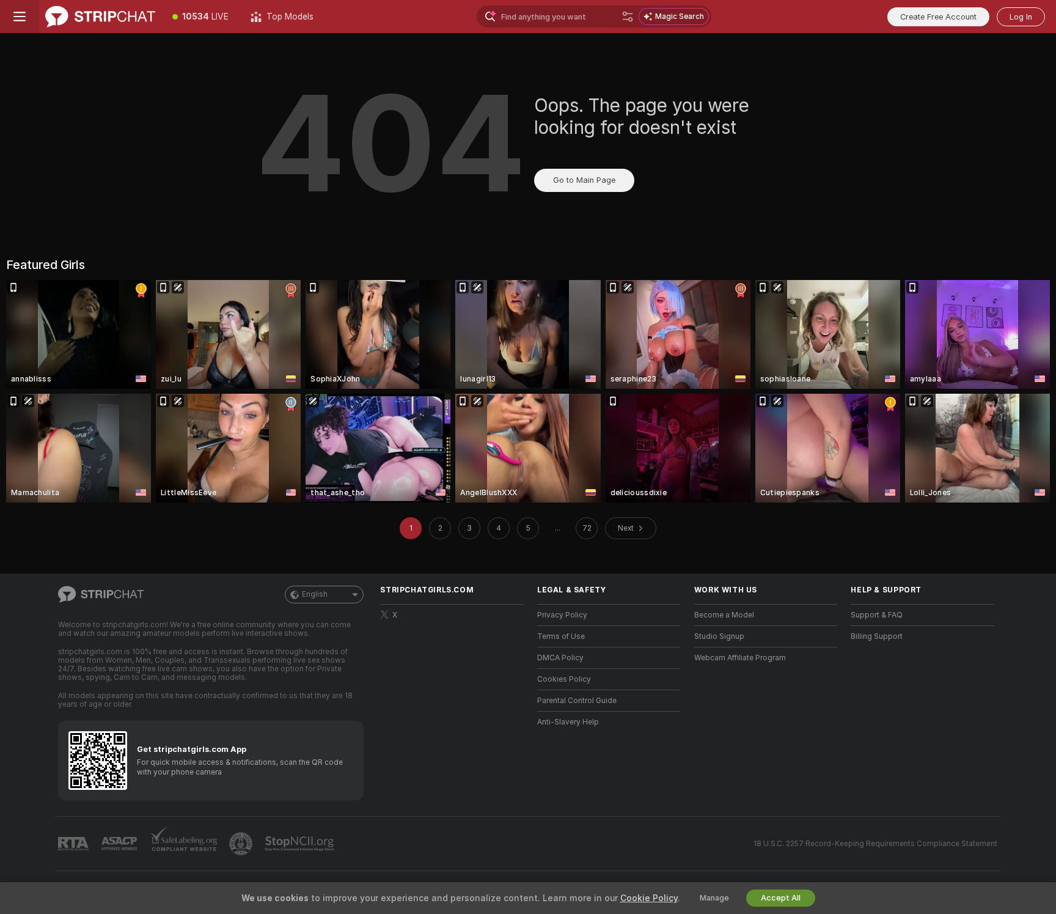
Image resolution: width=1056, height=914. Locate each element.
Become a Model (724, 615)
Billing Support (877, 636)
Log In (1021, 16)
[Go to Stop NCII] (301, 843)
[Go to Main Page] (100, 16)
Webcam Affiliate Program (740, 658)
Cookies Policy (564, 679)
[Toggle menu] (19, 16)
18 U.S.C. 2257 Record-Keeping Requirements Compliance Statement (875, 843)
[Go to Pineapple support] (242, 843)
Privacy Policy (562, 615)
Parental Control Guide (577, 700)
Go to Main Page (584, 180)
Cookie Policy (649, 898)
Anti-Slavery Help (568, 722)
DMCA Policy (560, 658)
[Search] (627, 16)
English (315, 594)
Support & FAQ (877, 615)
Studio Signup (719, 636)
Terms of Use (561, 636)
